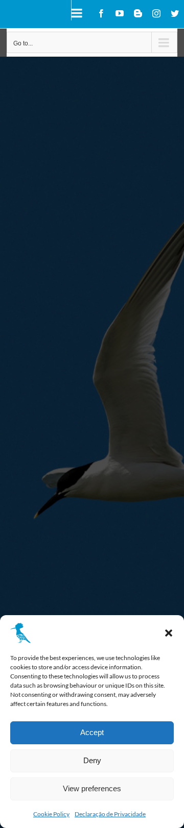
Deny (92, 760)
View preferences (92, 788)
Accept (92, 732)
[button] (169, 633)
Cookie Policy (51, 814)
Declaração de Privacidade (110, 814)
